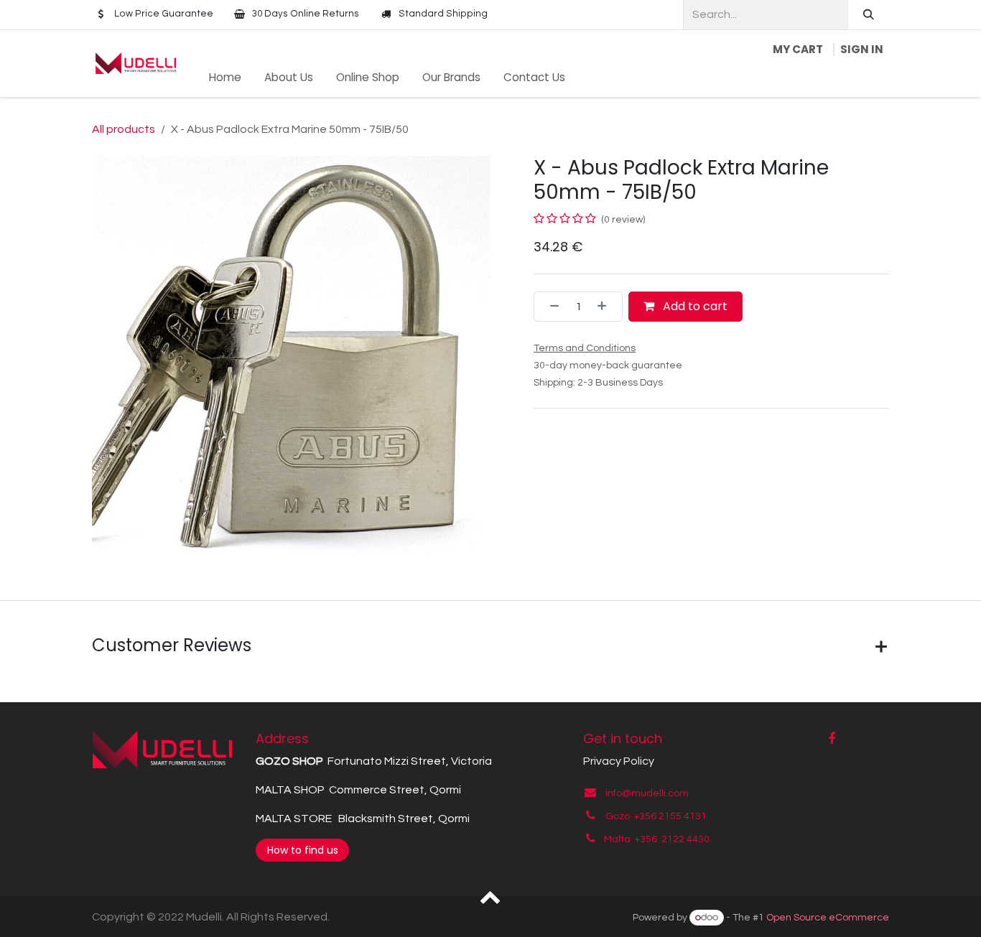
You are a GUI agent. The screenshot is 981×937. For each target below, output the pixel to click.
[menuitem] (225, 78)
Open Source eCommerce (827, 918)
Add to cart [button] (693, 306)
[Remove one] (550, 306)
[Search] (868, 14)
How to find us (302, 850)
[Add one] (606, 306)
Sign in (861, 49)
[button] (491, 896)
